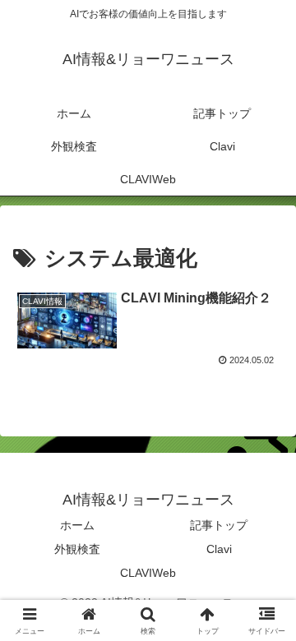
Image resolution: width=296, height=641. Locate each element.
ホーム (77, 525)
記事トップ (218, 525)
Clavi (219, 549)
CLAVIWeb (148, 572)
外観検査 (77, 549)
